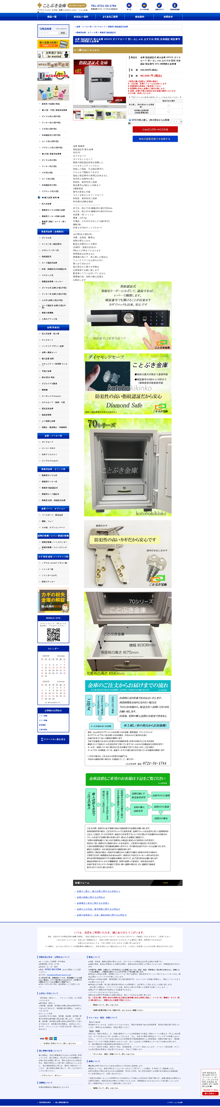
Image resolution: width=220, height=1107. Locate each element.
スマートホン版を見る (55, 739)
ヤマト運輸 (43, 720)
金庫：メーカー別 (84, 27)
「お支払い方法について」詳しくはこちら (59, 1043)
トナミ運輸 (43, 716)
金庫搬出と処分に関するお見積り (93, 903)
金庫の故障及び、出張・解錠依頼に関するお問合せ (102, 915)
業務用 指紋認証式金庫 (118, 27)
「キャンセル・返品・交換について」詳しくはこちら (113, 1054)
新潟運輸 (42, 725)
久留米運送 (43, 729)
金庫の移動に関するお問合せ (91, 897)
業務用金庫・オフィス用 (87, 32)
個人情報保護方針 (62, 1102)
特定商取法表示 (45, 1102)
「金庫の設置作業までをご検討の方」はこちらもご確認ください (118, 1010)
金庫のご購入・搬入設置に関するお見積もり (98, 891)
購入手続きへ (210, 1094)
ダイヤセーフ (100, 27)
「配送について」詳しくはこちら (105, 1005)
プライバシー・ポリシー (52, 1075)
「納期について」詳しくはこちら (105, 1088)
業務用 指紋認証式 (108, 32)
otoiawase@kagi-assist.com (59, 975)
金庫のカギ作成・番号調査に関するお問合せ (98, 909)
